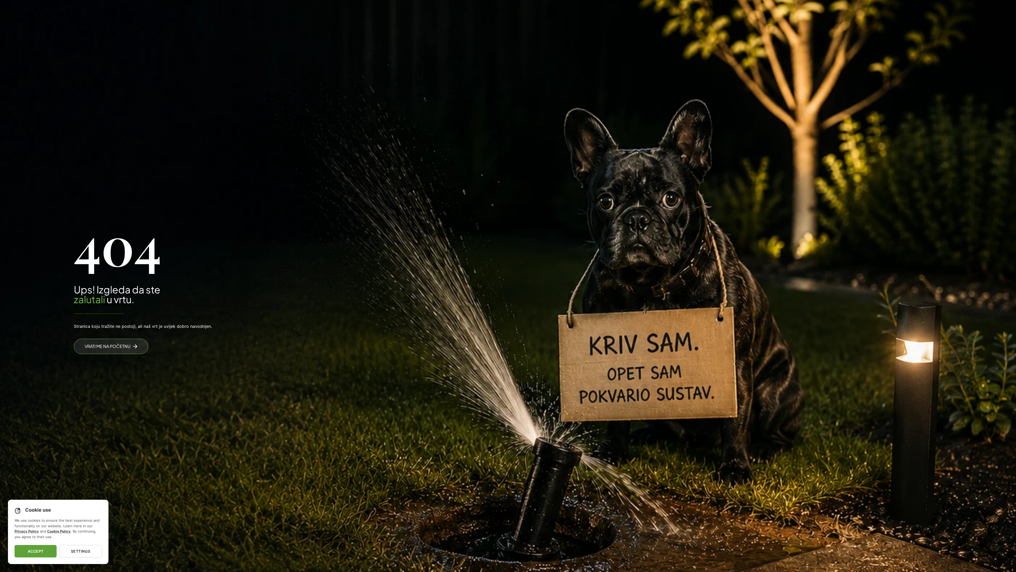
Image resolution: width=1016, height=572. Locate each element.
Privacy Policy (27, 531)
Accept (36, 551)
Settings (80, 551)
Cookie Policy (59, 531)
